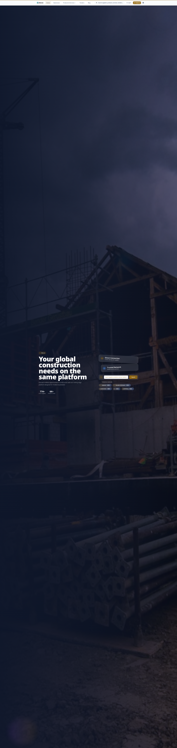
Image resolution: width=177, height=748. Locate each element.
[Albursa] (40, 2)
